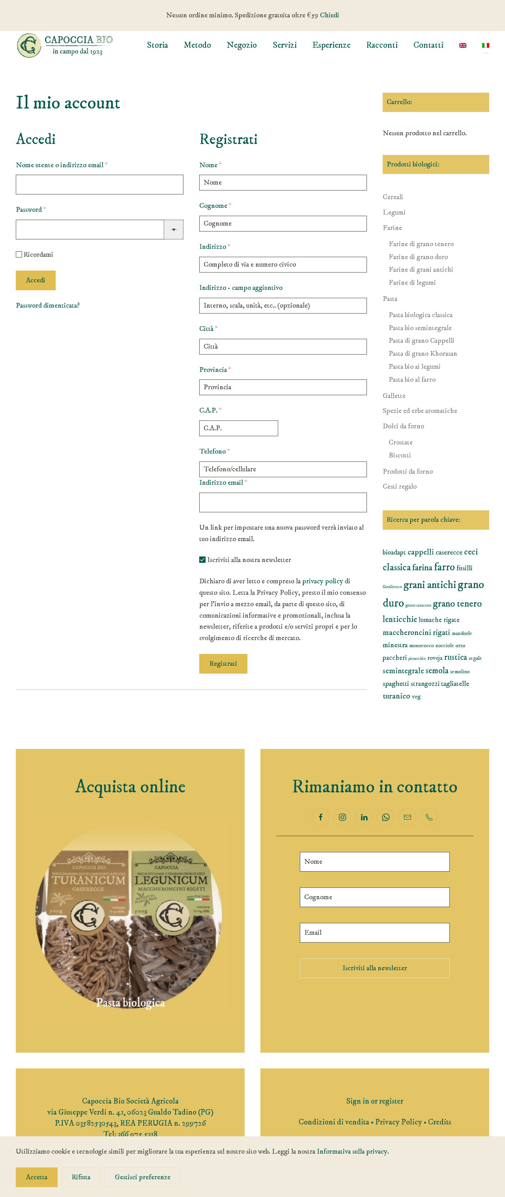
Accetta (36, 1177)
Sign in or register (374, 1101)
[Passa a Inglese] (462, 45)
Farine (392, 228)
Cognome (215, 206)
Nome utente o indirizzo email (75, 165)
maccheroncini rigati (416, 633)
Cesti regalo (400, 486)
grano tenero (457, 604)
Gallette (394, 396)
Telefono (214, 451)
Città (208, 329)
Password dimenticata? (48, 305)
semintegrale (403, 671)
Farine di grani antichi (421, 269)
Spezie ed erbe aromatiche (420, 411)
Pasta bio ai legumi (415, 366)
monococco (421, 645)
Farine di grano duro (418, 257)
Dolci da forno (403, 426)
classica (397, 567)
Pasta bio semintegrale (420, 328)
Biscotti (400, 455)
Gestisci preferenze (142, 1177)
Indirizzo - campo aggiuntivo (240, 288)
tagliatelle (455, 683)
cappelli (421, 552)
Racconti (382, 45)
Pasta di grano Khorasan (423, 353)
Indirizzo (214, 247)
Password (44, 209)
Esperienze (331, 45)
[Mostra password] (173, 229)
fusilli (464, 568)
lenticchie (400, 619)
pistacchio (417, 658)
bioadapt (394, 552)
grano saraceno (418, 605)
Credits (439, 1122)
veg (416, 696)
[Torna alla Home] (65, 45)
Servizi (285, 45)
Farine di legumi (412, 282)
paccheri (395, 658)
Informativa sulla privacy (352, 1151)
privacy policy (322, 581)
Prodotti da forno (408, 471)
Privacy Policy (398, 1122)
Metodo (197, 45)
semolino (460, 671)
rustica (455, 657)
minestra (395, 645)
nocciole (445, 645)
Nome (210, 165)
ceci (471, 552)
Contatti (428, 45)
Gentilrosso (392, 587)
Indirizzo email (236, 482)
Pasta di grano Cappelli (421, 340)
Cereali (393, 197)
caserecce (449, 552)
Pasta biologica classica (421, 315)
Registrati (223, 663)
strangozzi (425, 684)
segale (475, 658)
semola (437, 671)
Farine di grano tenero (421, 244)
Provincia (215, 370)
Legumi (394, 212)
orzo (461, 645)
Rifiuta (81, 1177)
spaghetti (396, 683)
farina (422, 567)
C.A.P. (210, 410)
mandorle (462, 633)
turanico (396, 696)
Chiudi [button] (329, 15)
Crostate (401, 442)
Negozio (242, 45)
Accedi (35, 280)
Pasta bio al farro (412, 379)
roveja (435, 658)
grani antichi (430, 585)
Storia (157, 45)
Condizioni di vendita (334, 1122)
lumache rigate (439, 620)
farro (444, 567)
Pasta (390, 299)
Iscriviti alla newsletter (374, 968)
